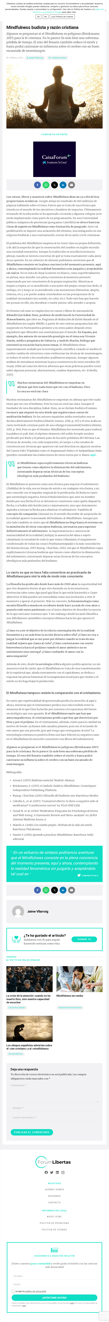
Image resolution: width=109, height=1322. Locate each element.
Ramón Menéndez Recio (70, 1007)
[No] (105, 10)
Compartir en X (90, 876)
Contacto (54, 1202)
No (45, 16)
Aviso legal (54, 1216)
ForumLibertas (16, 1054)
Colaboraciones (59, 58)
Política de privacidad (54, 1223)
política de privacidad (35, 1291)
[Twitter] (51, 1172)
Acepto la (30, 1291)
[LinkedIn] (57, 1172)
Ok (38, 16)
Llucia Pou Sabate (17, 1007)
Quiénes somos (54, 1189)
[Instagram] (62, 1172)
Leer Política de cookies (62, 16)
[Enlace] (54, 1162)
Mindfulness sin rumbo (69, 995)
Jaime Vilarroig (36, 58)
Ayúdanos (54, 1196)
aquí (72, 1303)
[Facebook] (46, 1172)
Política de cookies (54, 1230)
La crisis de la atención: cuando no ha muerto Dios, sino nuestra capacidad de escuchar (28, 999)
